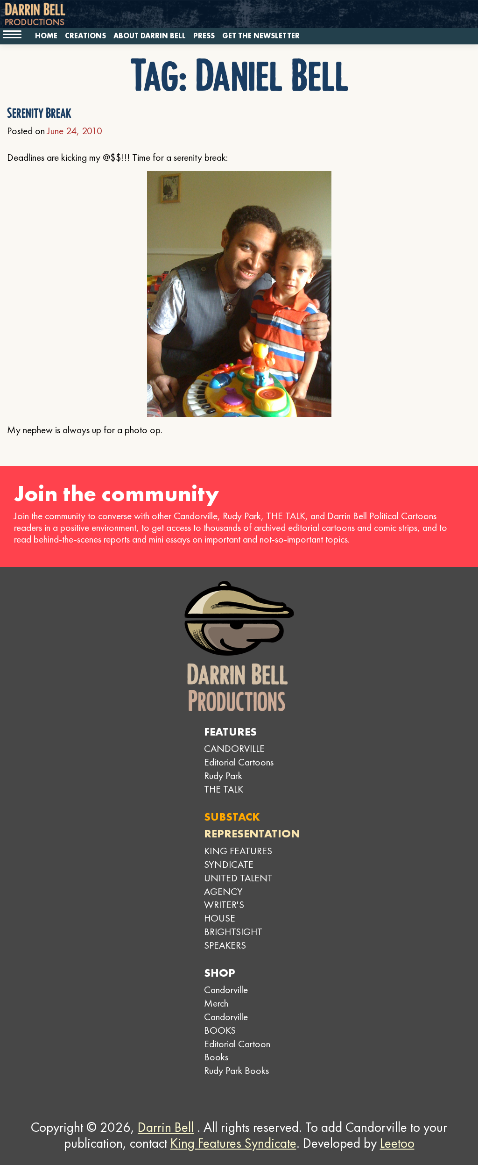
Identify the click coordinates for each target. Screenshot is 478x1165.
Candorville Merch (226, 996)
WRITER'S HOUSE (224, 911)
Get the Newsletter (261, 36)
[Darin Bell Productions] (239, 646)
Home (46, 36)
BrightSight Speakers (233, 938)
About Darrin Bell (149, 36)
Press (204, 36)
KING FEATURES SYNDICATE (238, 857)
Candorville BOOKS (226, 1023)
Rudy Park (223, 775)
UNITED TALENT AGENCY (238, 885)
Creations (85, 36)
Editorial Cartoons (239, 762)
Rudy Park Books (236, 1070)
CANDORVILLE (234, 748)
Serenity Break (39, 113)
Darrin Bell (166, 1127)
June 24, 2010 (74, 130)
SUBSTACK (232, 816)
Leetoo (397, 1143)
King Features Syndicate (233, 1143)
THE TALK (223, 789)
